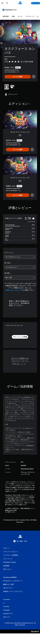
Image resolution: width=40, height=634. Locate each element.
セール (20, 16)
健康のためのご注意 (11, 510)
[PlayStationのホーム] (20, 3)
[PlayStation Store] (10, 9)
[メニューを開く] (2, 3)
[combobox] (20, 257)
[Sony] (35, 633)
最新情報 (6, 16)
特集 (13, 16)
